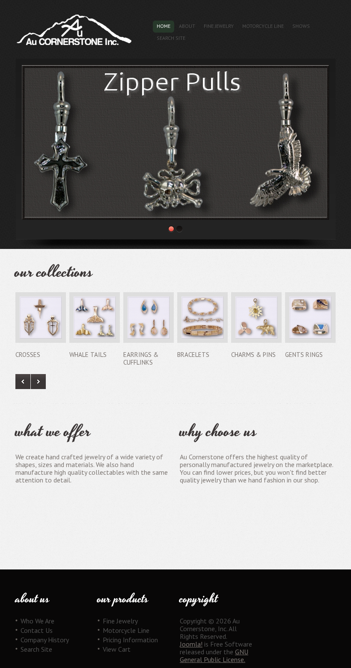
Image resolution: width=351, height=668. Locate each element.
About (187, 26)
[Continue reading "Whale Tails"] (94, 317)
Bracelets (193, 355)
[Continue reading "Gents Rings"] (310, 317)
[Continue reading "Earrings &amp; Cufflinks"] (148, 317)
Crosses (27, 355)
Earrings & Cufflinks (140, 358)
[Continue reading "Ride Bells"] (175, 142)
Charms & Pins (253, 355)
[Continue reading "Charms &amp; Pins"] (256, 317)
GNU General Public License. (214, 655)
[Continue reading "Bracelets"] (202, 317)
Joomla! (191, 644)
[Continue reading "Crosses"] (40, 317)
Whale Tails (88, 355)
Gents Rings (304, 355)
